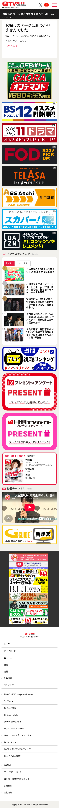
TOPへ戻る (11, 45)
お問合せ (8, 785)
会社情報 (8, 792)
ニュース (8, 657)
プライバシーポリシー (14, 771)
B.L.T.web (8, 701)
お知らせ (8, 765)
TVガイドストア (11, 742)
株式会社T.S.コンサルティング (17, 749)
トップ (7, 644)
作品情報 (8, 678)
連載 (6, 671)
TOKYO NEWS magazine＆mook (18, 694)
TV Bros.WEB (10, 708)
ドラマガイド (10, 650)
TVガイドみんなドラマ (14, 728)
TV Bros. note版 (11, 714)
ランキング (9, 685)
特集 (6, 664)
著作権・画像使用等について (16, 778)
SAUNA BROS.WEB (12, 721)
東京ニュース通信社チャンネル (17, 735)
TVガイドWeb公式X (12, 755)
